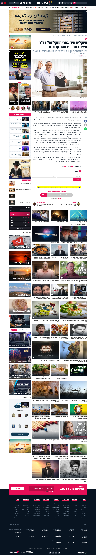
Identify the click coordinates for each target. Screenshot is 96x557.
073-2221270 (18, 537)
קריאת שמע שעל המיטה (14, 524)
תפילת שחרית (16, 502)
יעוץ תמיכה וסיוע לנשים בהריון (55, 535)
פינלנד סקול (46, 509)
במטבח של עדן (66, 505)
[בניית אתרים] (29, 552)
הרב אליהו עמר (37, 522)
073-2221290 (31, 537)
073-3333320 (18, 532)
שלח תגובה (77, 179)
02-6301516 (84, 538)
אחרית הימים (46, 517)
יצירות (58, 519)
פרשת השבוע (74, 519)
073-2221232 (31, 531)
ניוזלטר (85, 507)
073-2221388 (58, 531)
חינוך (48, 513)
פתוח (68, 509)
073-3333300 (71, 537)
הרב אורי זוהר (37, 517)
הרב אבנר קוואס (37, 520)
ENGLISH (27, 7)
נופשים (85, 515)
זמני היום (47, 7)
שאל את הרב (52, 7)
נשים (76, 507)
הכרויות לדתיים (46, 519)
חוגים (58, 520)
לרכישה (17, 406)
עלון (44, 7)
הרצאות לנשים (26, 517)
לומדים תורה (46, 502)
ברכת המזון (17, 509)
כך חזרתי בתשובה (65, 517)
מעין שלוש (17, 511)
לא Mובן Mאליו (66, 503)
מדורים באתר (74, 500)
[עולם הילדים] (29, 3)
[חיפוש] (74, 3)
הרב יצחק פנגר (37, 507)
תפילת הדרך (16, 517)
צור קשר (31, 7)
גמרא (48, 505)
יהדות (76, 502)
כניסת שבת (84, 513)
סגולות (47, 511)
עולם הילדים (62, 7)
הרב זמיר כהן (67, 7)
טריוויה (58, 515)
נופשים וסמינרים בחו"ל (57, 540)
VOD (82, 7)
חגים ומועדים (75, 520)
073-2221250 (71, 542)
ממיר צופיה (85, 540)
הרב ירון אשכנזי (37, 513)
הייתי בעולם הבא (65, 520)
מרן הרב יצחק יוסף (36, 505)
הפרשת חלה (26, 519)
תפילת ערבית (16, 505)
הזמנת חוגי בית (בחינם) (30, 535)
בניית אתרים (23, 552)
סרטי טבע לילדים (56, 517)
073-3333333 (84, 542)
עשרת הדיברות (46, 507)
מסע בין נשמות (66, 513)
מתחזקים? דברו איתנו (14, 3)
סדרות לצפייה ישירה (55, 509)
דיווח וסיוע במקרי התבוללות (43, 535)
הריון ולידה (27, 515)
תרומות (34, 7)
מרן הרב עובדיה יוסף (36, 503)
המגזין (76, 503)
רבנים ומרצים (37, 500)
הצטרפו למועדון (14, 7)
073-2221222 (84, 531)
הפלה (28, 513)
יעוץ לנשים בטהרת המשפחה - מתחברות (81, 535)
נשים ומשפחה (26, 500)
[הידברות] (44, 3)
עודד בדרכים (66, 502)
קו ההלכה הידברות (70, 535)
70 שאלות (57, 7)
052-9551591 (58, 537)
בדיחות (58, 505)
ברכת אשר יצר (16, 522)
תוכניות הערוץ (66, 500)
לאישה (28, 502)
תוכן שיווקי (75, 522)
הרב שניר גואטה (37, 511)
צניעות (28, 511)
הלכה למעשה (66, 507)
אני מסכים (56, 198)
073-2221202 (58, 542)
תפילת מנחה (16, 503)
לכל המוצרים (20, 434)
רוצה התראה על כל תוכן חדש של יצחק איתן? (56, 192)
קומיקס (58, 513)
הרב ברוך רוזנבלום (36, 515)
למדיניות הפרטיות (54, 198)
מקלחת (69, 166)
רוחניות (76, 509)
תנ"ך (48, 503)
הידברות (84, 500)
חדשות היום (75, 505)
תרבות (76, 515)
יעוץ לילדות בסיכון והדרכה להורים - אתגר (15, 530)
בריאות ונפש (46, 515)
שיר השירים (17, 519)
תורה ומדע (75, 513)
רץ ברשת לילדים (56, 503)
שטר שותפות (72, 7)
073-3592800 (45, 531)
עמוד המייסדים (83, 520)
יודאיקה (47, 522)
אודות (85, 524)
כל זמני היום (20, 228)
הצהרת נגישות (83, 522)
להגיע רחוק (66, 515)
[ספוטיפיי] (21, 3)
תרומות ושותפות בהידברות (69, 529)
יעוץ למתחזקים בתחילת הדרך (29, 529)
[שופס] (26, 3)
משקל (63, 166)
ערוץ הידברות (83, 503)
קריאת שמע (16, 513)
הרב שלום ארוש (37, 519)
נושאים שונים (46, 500)
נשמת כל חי (16, 520)
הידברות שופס (83, 519)
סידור (18, 500)
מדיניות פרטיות (83, 502)
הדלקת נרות (27, 507)
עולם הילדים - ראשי (55, 502)
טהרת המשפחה (26, 505)
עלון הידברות (84, 505)
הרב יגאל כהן (37, 509)
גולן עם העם (66, 511)
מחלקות (38, 7)
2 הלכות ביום (83, 509)
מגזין (79, 7)
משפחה (75, 511)
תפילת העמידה (16, 507)
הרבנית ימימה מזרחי (25, 509)
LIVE (22, 7)
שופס (42, 7)
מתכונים (27, 503)
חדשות (76, 7)
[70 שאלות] (24, 3)
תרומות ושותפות (83, 517)
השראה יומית (66, 519)
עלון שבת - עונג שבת (57, 529)
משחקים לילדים (56, 511)
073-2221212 (71, 531)
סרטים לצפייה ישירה (55, 507)
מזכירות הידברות (84, 529)
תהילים (17, 515)
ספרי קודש (47, 520)
